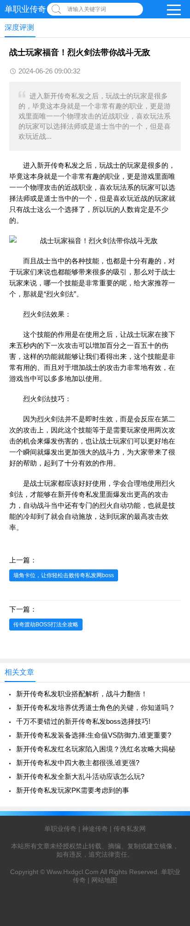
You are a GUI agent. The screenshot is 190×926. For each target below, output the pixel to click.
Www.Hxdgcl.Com (73, 871)
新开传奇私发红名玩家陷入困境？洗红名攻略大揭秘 (95, 749)
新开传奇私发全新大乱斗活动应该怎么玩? (80, 776)
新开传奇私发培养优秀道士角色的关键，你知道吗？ (95, 707)
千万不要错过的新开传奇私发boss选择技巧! (83, 721)
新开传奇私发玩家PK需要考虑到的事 (72, 790)
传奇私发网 (129, 828)
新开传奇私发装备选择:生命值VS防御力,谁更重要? (93, 735)
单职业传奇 (25, 9)
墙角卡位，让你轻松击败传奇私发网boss (63, 575)
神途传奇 (95, 828)
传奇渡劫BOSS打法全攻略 (45, 624)
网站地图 (104, 880)
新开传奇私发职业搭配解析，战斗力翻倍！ (82, 694)
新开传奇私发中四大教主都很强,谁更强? (77, 763)
